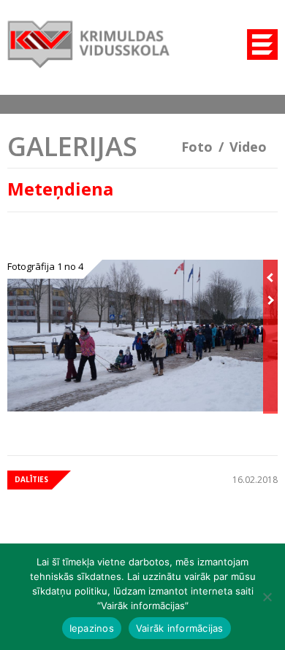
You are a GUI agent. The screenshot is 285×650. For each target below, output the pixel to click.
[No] (266, 596)
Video (248, 146)
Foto (197, 146)
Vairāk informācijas (180, 628)
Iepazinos (91, 628)
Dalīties (31, 479)
